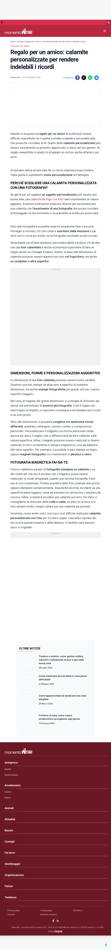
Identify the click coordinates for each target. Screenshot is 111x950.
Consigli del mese (19, 46)
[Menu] (105, 31)
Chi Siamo (77, 910)
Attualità (10, 819)
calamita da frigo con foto (47, 199)
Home (12, 42)
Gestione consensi (48, 914)
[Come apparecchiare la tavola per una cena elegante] (27, 702)
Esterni (8, 792)
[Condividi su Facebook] (77, 77)
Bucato (9, 830)
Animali (9, 808)
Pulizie (9, 886)
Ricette (8, 769)
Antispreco (11, 762)
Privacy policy (14, 910)
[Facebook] (2, 22)
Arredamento (13, 785)
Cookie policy (46, 910)
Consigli (20, 42)
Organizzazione (14, 875)
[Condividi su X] (84, 77)
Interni (7, 798)
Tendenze (10, 897)
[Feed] (58, 921)
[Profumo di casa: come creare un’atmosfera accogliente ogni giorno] (27, 722)
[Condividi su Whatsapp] (90, 77)
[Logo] (18, 31)
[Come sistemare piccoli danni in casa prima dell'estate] (27, 682)
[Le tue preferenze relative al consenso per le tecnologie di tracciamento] (106, 945)
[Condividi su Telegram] (96, 77)
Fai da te (10, 852)
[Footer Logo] (55, 751)
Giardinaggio (12, 863)
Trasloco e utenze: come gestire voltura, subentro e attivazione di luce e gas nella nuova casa (61, 660)
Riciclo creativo (11, 775)
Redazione (15, 77)
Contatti (11, 914)
